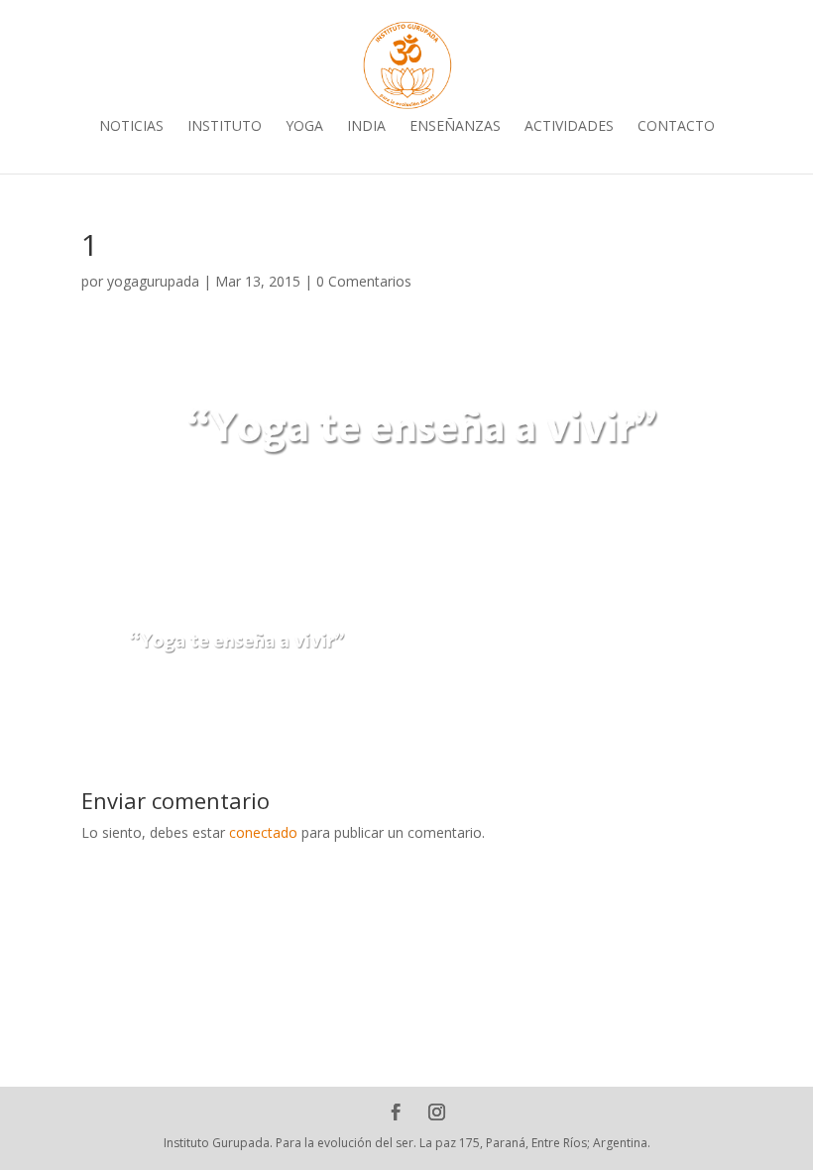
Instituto (224, 130)
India (366, 130)
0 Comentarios (363, 281)
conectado (263, 832)
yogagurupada (153, 281)
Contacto (676, 130)
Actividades (569, 130)
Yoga (304, 130)
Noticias (131, 130)
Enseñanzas (455, 130)
